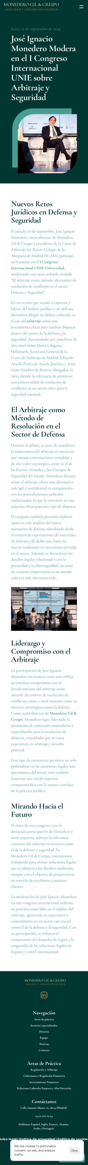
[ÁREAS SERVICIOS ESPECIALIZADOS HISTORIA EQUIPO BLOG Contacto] (44, 6)
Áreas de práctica (44, 1019)
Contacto (44, 1050)
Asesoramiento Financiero (44, 1082)
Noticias (44, 1044)
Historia (44, 1031)
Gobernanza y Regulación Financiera (44, 1076)
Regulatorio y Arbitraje (44, 1069)
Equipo (44, 1037)
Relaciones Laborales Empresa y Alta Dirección (44, 1088)
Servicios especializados (44, 1025)
